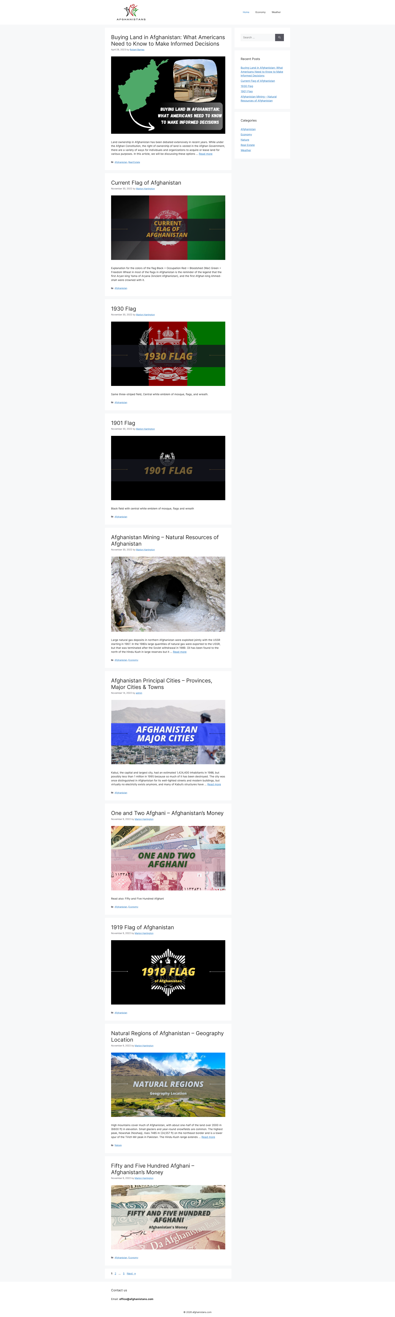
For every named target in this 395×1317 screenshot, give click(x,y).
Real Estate (134, 162)
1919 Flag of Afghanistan (142, 927)
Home (246, 12)
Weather (276, 12)
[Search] (279, 37)
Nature (118, 1145)
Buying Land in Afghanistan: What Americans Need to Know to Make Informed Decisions (168, 40)
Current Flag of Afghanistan (146, 182)
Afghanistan (121, 162)
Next (131, 1273)
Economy (261, 12)
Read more (205, 153)
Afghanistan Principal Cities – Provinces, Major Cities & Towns (161, 683)
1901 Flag (123, 423)
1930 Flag (123, 308)
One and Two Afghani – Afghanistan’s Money (167, 813)
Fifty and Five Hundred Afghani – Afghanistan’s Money (152, 1168)
